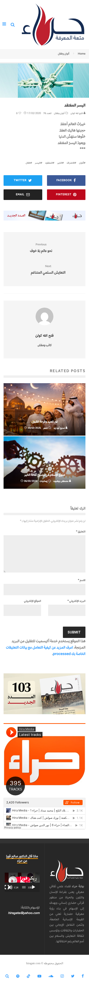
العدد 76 (47, 113)
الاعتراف (70, 162)
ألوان (81, 162)
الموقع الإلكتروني (32, 601)
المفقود (48, 162)
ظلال (28, 162)
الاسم (81, 580)
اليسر (37, 162)
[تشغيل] (33, 887)
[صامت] (10, 887)
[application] (22, 882)
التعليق (80, 531)
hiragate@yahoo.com (24, 913)
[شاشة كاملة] (7, 887)
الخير (59, 162)
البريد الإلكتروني (76, 601)
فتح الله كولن (76, 113)
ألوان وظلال (59, 113)
